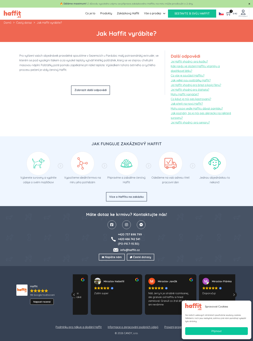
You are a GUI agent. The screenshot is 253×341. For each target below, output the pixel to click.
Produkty (106, 13)
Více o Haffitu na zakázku (126, 196)
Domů (7, 22)
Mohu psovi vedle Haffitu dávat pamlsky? (197, 108)
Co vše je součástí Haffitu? (187, 75)
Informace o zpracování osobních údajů (133, 327)
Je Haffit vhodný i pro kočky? (189, 61)
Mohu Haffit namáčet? (185, 94)
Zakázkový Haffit (128, 13)
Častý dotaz (24, 22)
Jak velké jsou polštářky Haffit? (190, 80)
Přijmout (217, 331)
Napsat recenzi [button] (42, 301)
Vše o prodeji (152, 13)
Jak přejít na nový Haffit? (187, 103)
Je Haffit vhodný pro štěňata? (190, 89)
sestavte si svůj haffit (192, 13)
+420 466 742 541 (129, 239)
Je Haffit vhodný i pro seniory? (190, 122)
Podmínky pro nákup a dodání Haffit (79, 327)
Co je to (90, 13)
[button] (233, 294)
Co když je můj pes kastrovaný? (191, 99)
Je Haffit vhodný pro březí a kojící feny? (196, 85)
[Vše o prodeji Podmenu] (164, 13)
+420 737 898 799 (130, 234)
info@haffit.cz (130, 250)
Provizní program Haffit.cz (180, 327)
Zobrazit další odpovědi (91, 90)
